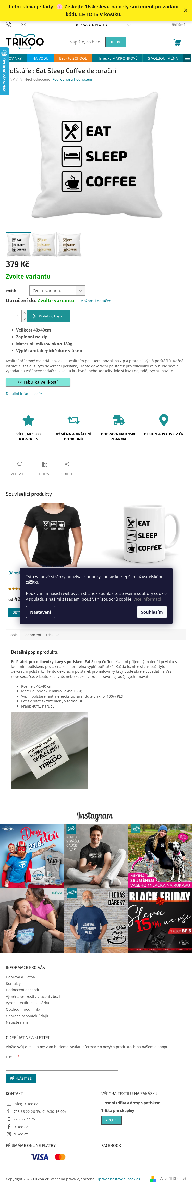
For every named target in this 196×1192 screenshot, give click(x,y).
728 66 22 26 (24, 1119)
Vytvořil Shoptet (173, 1178)
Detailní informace (22, 393)
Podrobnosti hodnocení (72, 79)
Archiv (111, 1120)
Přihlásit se (21, 1078)
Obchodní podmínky (23, 1009)
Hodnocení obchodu (23, 989)
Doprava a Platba (91, 25)
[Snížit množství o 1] (24, 319)
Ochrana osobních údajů (27, 1015)
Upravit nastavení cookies (118, 1179)
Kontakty (13, 983)
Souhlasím (152, 612)
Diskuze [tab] (52, 634)
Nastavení (40, 612)
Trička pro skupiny (117, 1110)
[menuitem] (14, 58)
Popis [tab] (13, 634)
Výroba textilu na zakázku (27, 1002)
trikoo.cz (21, 1126)
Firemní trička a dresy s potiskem (131, 1102)
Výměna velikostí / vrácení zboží (33, 996)
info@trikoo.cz (26, 1103)
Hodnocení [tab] (32, 634)
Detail (18, 612)
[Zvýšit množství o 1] (24, 313)
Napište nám (17, 1022)
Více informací (147, 599)
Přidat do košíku (51, 316)
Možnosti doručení (96, 300)
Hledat (115, 42)
